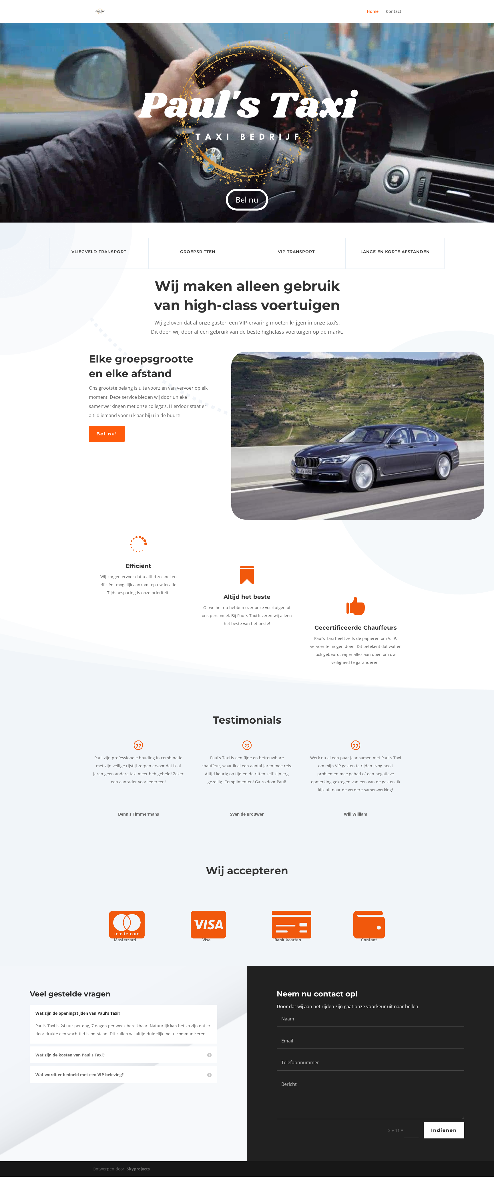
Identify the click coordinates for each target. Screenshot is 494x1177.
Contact (393, 11)
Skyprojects (138, 1169)
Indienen (444, 1130)
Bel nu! (106, 434)
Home (373, 11)
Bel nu (247, 199)
